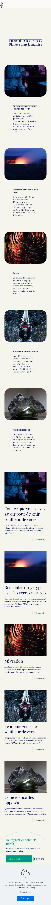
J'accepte (25, 898)
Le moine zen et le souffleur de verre (25, 351)
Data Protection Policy (25, 887)
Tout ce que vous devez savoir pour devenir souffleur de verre (25, 107)
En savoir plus (25, 892)
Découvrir (40, 539)
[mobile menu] (47, 4)
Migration (16, 273)
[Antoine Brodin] (1, 4)
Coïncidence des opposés (21, 429)
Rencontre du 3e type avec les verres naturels (25, 191)
